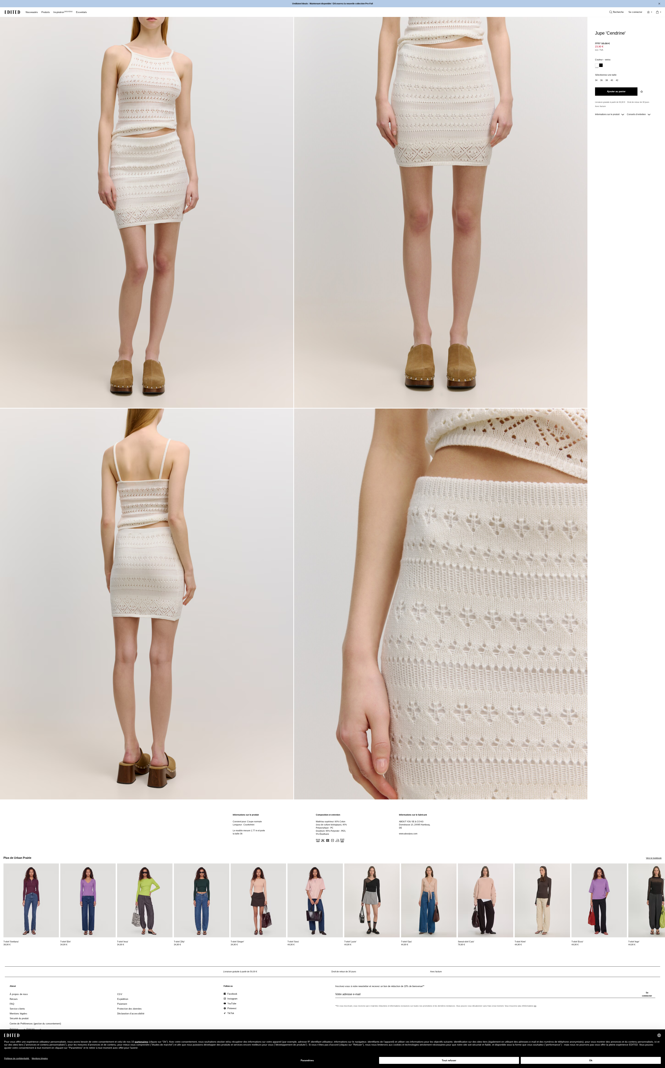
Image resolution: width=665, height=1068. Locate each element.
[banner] (332, 3)
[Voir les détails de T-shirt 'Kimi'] (542, 900)
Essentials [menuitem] (81, 12)
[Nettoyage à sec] (342, 840)
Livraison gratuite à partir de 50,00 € (610, 102)
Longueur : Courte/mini (243, 824)
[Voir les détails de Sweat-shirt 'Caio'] (485, 900)
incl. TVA (599, 50)
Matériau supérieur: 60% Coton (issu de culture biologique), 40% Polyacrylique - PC (331, 824)
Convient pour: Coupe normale (247, 821)
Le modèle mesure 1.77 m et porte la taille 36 (249, 832)
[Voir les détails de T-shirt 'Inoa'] (144, 900)
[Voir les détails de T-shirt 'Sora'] (315, 900)
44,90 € (291, 945)
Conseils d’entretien (636, 114)
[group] (495, 996)
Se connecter (635, 12)
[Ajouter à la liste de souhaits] (642, 91)
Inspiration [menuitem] (63, 12)
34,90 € (63, 945)
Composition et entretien (328, 815)
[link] (13, 987)
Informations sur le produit (607, 114)
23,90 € (599, 46)
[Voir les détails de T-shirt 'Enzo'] (599, 900)
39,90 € (7, 945)
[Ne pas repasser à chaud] (337, 840)
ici (535, 1006)
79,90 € (461, 945)
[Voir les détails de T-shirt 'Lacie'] (372, 900)
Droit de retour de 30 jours (638, 102)
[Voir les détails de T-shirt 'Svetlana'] (31, 900)
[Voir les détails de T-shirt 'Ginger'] (258, 900)
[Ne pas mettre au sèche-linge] (327, 840)
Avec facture (600, 106)
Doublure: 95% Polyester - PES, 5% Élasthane (331, 832)
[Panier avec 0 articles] (657, 12)
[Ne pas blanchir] (322, 840)
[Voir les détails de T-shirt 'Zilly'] (201, 900)
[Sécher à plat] (332, 840)
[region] (249, 828)
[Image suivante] (663, 879)
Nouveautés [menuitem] (32, 12)
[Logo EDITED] (12, 12)
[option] (596, 66)
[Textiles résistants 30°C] (317, 840)
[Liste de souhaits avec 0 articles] (648, 12)
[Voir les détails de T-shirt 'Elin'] (88, 900)
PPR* (602, 43)
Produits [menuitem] (45, 12)
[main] (332, 828)
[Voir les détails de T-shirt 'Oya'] (428, 900)
